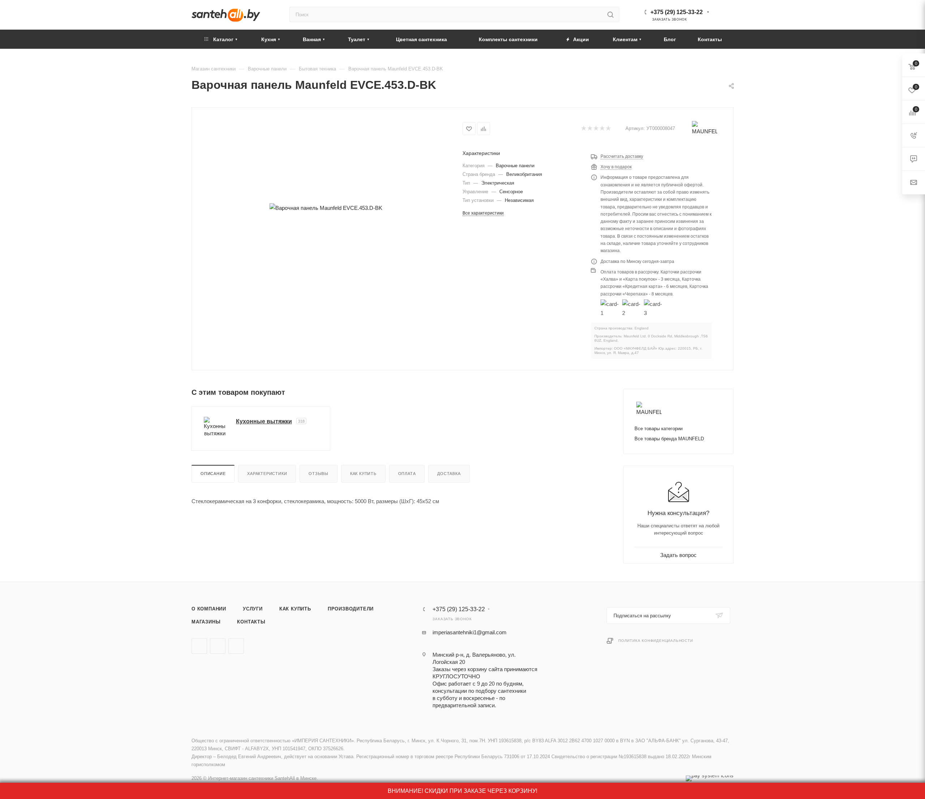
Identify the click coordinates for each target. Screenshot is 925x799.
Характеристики (267, 473)
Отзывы (318, 473)
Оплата (407, 473)
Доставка (448, 473)
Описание (213, 473)
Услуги (253, 609)
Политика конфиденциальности (655, 641)
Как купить (363, 473)
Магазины (206, 622)
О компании (209, 609)
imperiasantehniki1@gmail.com (470, 632)
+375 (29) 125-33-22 (676, 12)
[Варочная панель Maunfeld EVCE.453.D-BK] (326, 208)
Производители (351, 609)
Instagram (236, 646)
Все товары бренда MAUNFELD (669, 438)
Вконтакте (199, 646)
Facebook (217, 646)
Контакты (251, 622)
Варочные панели (515, 165)
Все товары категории (658, 428)
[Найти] (610, 14)
